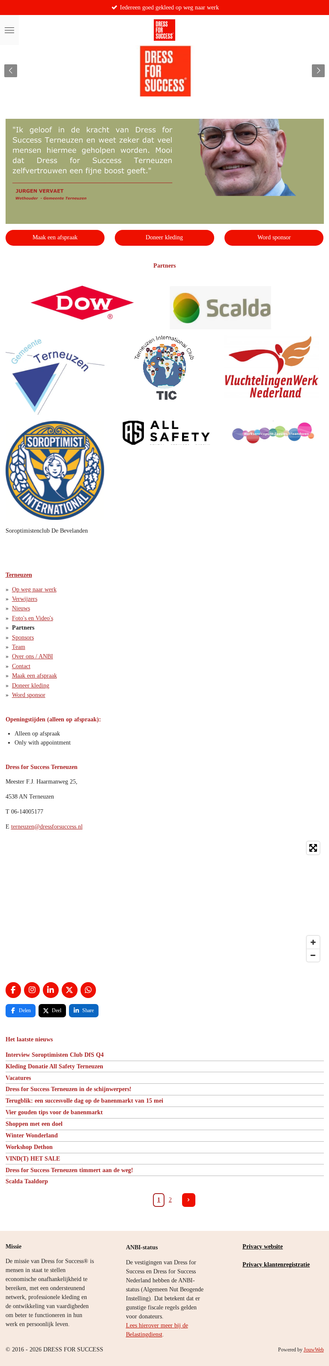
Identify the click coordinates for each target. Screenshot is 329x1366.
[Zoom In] (313, 942)
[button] (316, 126)
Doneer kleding (30, 685)
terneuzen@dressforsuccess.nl (47, 826)
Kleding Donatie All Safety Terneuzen (54, 1066)
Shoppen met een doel (34, 1124)
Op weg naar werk (34, 589)
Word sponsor (28, 695)
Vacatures (18, 1078)
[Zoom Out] (313, 955)
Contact (21, 666)
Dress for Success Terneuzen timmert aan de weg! (69, 1170)
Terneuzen (19, 575)
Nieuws (21, 608)
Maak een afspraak (34, 675)
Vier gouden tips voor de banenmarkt (54, 1112)
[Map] (165, 901)
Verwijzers (24, 599)
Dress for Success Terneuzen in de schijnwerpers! (69, 1089)
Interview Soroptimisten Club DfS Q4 (55, 1055)
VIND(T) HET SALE (33, 1158)
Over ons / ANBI (32, 656)
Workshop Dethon (29, 1147)
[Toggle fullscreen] (313, 847)
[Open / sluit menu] (9, 30)
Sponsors (23, 637)
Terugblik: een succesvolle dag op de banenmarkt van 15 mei (84, 1101)
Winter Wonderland (32, 1135)
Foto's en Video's (32, 618)
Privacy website (262, 1246)
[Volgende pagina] (189, 1200)
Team (18, 647)
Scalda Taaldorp (27, 1181)
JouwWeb (314, 1350)
